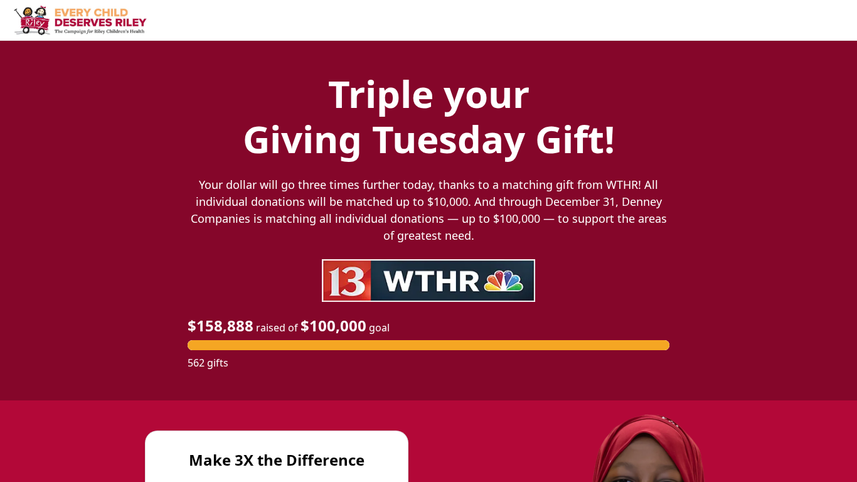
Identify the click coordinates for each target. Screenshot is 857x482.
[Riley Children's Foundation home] (81, 21)
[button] (428, 345)
